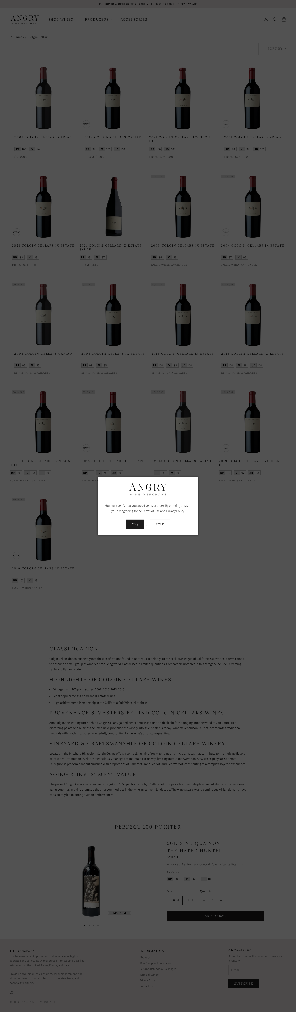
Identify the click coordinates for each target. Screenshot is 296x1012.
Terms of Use (151, 511)
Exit (160, 524)
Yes (135, 524)
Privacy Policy (175, 511)
